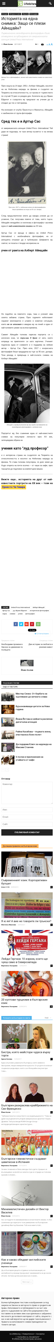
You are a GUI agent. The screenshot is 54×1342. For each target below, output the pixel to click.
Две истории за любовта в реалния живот (40, 645)
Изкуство (25, 14)
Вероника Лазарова (9, 966)
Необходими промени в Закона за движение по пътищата (12, 647)
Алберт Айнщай (38, 607)
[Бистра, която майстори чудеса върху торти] (27, 1036)
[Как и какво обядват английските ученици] (27, 1243)
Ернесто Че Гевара (13, 487)
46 (51, 1006)
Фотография (34, 14)
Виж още (26, 1282)
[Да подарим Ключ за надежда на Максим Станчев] (7, 747)
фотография (30, 614)
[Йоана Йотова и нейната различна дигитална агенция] (7, 722)
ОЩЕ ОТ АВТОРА (10, 687)
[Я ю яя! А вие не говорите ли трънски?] (27, 905)
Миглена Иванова (8, 925)
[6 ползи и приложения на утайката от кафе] (7, 759)
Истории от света (15, 14)
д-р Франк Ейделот (20, 610)
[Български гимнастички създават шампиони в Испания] (27, 1142)
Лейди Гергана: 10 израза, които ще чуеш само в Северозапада (24, 960)
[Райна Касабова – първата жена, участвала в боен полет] (7, 734)
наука (4, 614)
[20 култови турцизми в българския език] (27, 983)
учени (20, 614)
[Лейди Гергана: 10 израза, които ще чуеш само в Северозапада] (27, 943)
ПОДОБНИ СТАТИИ (11, 683)
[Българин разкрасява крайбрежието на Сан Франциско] (27, 1089)
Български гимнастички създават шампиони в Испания (23, 1160)
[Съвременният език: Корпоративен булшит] (27, 864)
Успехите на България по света (16, 1018)
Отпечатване (42, 633)
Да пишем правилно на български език (20, 846)
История (4, 14)
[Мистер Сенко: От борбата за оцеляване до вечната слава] (7, 696)
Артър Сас (6, 610)
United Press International (20, 607)
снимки (12, 614)
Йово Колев (8, 44)
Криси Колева (6, 1059)
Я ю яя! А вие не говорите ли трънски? (26, 921)
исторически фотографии (39, 610)
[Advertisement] (27, 282)
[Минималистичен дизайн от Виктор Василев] (27, 1193)
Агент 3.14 (5, 887)
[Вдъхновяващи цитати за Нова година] (7, 709)
